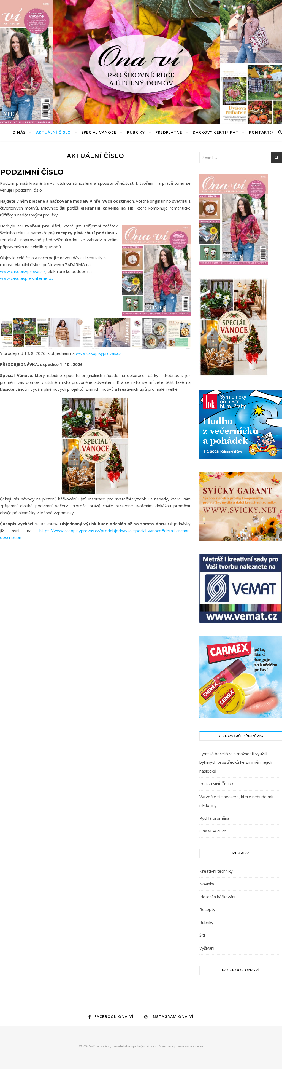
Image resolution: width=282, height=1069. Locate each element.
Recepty (207, 909)
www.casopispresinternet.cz (27, 278)
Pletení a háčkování (217, 896)
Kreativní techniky (216, 871)
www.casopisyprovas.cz (22, 271)
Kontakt (259, 132)
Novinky (206, 883)
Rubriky (136, 132)
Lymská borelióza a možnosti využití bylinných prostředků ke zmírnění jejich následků (235, 762)
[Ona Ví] (141, 49)
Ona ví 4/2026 (212, 831)
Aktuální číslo (53, 132)
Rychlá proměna (214, 818)
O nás (19, 132)
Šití (202, 935)
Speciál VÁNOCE (98, 132)
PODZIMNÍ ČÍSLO (216, 783)
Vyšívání (206, 948)
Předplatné (168, 132)
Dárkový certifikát (215, 132)
